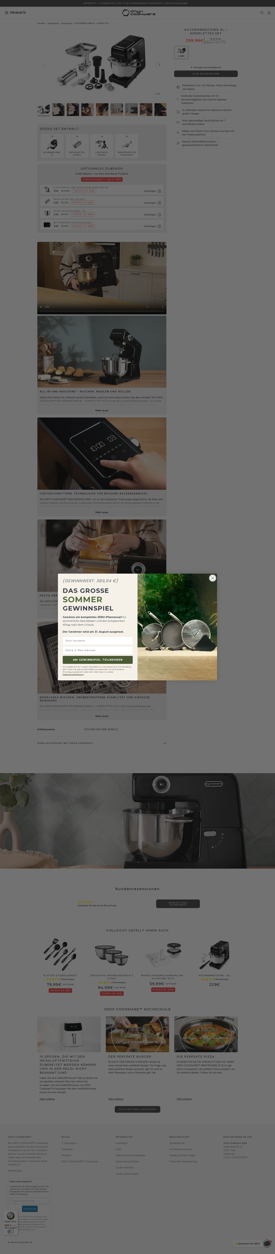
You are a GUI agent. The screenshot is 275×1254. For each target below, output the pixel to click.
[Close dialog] (212, 578)
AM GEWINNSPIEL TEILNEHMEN (98, 659)
